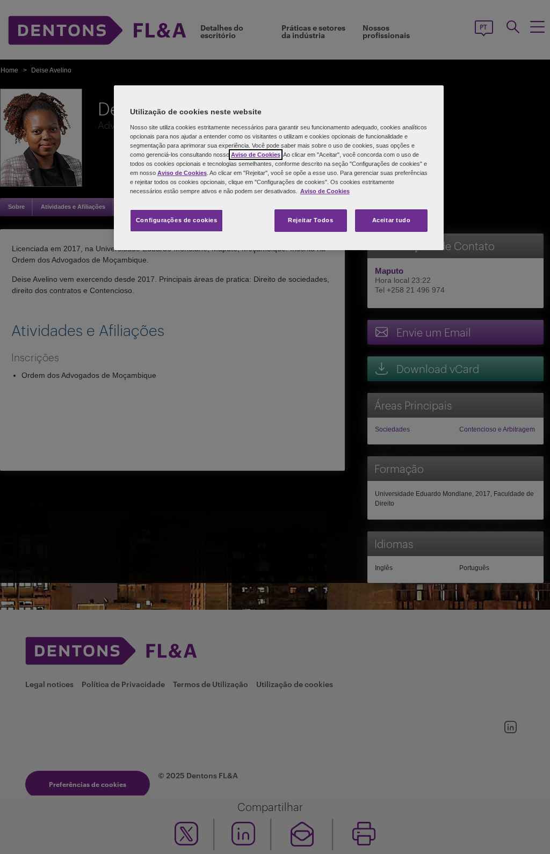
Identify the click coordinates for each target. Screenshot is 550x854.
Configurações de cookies (177, 220)
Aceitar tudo (391, 220)
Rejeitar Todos (310, 220)
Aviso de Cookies (255, 154)
